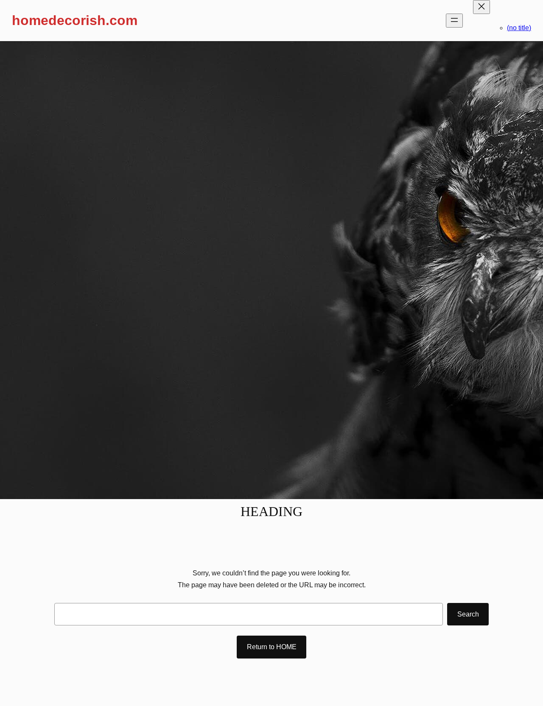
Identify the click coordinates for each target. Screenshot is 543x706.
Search (468, 614)
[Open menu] (454, 21)
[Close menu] (481, 7)
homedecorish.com (74, 20)
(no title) (519, 27)
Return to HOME (272, 646)
